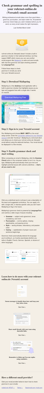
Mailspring (18, 60)
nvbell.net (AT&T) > (8, 388)
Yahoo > (20, 388)
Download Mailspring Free (15, 97)
